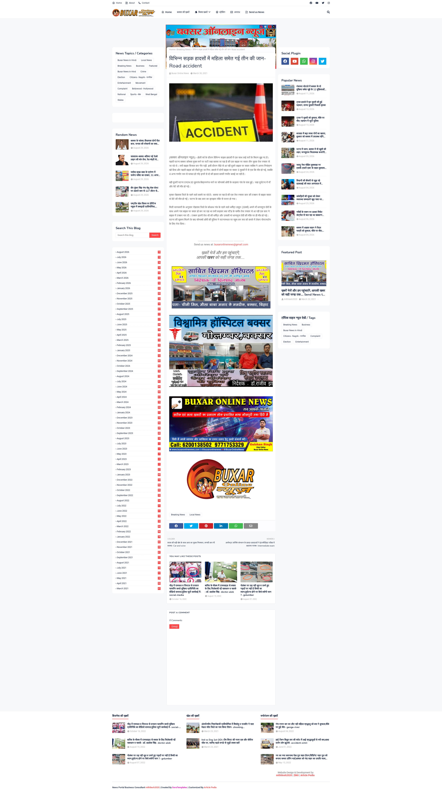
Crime (143, 71)
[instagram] (328, 3)
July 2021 (138, 567)
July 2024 (138, 381)
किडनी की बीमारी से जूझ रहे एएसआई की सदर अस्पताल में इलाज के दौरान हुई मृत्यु (308, 182)
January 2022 (138, 536)
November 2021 (138, 547)
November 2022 (138, 485)
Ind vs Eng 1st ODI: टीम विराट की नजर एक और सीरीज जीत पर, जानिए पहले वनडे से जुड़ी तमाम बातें (227, 741)
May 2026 (138, 267)
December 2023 (138, 417)
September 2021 (138, 557)
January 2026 (138, 288)
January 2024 (138, 412)
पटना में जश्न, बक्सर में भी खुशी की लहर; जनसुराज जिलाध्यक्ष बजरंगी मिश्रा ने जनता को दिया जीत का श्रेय (311, 151)
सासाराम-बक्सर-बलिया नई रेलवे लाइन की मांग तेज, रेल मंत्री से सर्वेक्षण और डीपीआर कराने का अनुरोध (144, 158)
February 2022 (138, 531)
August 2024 (138, 376)
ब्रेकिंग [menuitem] (222, 12)
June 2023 (138, 448)
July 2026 (138, 257)
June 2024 (138, 386)
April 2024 (138, 397)
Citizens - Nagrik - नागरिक (141, 77)
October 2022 (138, 490)
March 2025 (138, 340)
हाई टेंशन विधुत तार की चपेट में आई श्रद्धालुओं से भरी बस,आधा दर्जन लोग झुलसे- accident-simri (302, 741)
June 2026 (138, 262)
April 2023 (138, 459)
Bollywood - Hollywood (142, 88)
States (120, 100)
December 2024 (138, 355)
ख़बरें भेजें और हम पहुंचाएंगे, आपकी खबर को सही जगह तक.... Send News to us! (303, 293)
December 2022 (138, 479)
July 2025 (138, 319)
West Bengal (151, 94)
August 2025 (138, 314)
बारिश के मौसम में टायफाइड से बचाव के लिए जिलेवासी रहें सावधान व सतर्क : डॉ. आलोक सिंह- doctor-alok (220, 588)
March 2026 (138, 278)
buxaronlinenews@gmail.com (231, 244)
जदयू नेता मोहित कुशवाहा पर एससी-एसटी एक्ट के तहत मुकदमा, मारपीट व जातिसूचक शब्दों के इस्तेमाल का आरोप (310, 166)
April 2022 (138, 521)
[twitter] (323, 3)
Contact (145, 3)
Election (121, 77)
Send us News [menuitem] (256, 12)
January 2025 (138, 350)
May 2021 (138, 578)
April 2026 (138, 272)
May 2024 (138, 391)
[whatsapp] (304, 61)
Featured (153, 66)
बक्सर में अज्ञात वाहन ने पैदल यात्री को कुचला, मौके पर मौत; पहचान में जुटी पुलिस (309, 229)
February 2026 (138, 283)
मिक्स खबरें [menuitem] (203, 12)
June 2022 (138, 511)
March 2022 (138, 526)
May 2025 (138, 329)
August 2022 (138, 500)
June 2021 (138, 573)
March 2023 (138, 464)
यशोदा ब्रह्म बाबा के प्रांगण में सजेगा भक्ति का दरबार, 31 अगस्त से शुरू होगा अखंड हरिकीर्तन (145, 174)
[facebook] (311, 3)
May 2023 (138, 454)
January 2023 (138, 474)
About (132, 3)
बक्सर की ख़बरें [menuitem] (183, 12)
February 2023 (138, 469)
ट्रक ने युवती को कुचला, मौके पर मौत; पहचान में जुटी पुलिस (310, 119)
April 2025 (138, 335)
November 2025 (138, 298)
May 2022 (138, 516)
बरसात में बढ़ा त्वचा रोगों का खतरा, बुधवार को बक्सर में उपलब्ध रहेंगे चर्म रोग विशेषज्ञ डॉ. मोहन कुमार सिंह (311, 135)
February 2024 (138, 407)
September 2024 (138, 371)
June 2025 (138, 324)
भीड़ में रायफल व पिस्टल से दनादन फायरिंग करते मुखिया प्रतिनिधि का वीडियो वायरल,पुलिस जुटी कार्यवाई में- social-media (185, 590)
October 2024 (138, 366)
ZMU (296, 775)
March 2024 (138, 402)
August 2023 (138, 438)
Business (140, 66)
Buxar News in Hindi (127, 60)
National (122, 94)
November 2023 (138, 423)
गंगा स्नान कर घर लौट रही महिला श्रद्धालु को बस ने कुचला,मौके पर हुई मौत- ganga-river (302, 726)
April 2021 (138, 583)
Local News (146, 60)
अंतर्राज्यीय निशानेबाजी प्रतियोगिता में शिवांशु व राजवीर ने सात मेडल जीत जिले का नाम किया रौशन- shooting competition (227, 726)
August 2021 (138, 562)
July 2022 (138, 505)
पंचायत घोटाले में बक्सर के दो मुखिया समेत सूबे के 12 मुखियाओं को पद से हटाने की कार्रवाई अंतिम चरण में (310, 88)
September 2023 (138, 433)
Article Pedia (307, 775)
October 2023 (138, 428)
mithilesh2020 (284, 775)
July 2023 (138, 443)
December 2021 (138, 542)
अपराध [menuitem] (237, 12)
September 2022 (138, 495)
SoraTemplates (179, 787)
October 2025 (138, 303)
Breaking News (124, 66)
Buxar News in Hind (127, 71)
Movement (140, 83)
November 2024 (138, 360)
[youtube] (317, 3)
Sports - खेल (135, 94)
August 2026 (138, 252)
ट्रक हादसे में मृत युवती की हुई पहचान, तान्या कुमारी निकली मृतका (311, 104)
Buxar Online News (180, 73)
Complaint (122, 88)
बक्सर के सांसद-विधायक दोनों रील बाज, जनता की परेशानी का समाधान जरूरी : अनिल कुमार (145, 142)
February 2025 (138, 345)
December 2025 (138, 293)
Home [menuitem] (168, 12)
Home (119, 3)
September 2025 (138, 309)
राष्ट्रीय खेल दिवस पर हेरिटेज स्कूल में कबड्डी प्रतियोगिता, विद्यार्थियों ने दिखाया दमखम (143, 205)
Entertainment (124, 83)
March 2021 (138, 588)
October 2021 (138, 552)
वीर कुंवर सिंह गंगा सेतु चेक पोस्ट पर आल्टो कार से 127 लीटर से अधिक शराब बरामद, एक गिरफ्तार (144, 189)
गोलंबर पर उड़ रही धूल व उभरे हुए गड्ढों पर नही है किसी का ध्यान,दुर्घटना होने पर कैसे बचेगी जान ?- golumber (256, 590)
